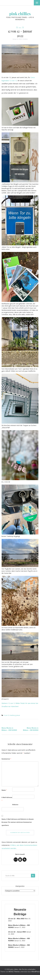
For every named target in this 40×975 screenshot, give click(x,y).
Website (15, 805)
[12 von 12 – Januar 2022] (20, 58)
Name (4, 790)
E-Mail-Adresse (7, 799)
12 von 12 (20, 27)
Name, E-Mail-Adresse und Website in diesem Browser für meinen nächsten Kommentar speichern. (18, 822)
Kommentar (6, 759)
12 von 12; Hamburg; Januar (11, 715)
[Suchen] (33, 875)
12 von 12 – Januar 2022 (17, 932)
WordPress (36, 972)
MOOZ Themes (14, 972)
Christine (25, 39)
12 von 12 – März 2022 (16, 918)
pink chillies (20, 13)
